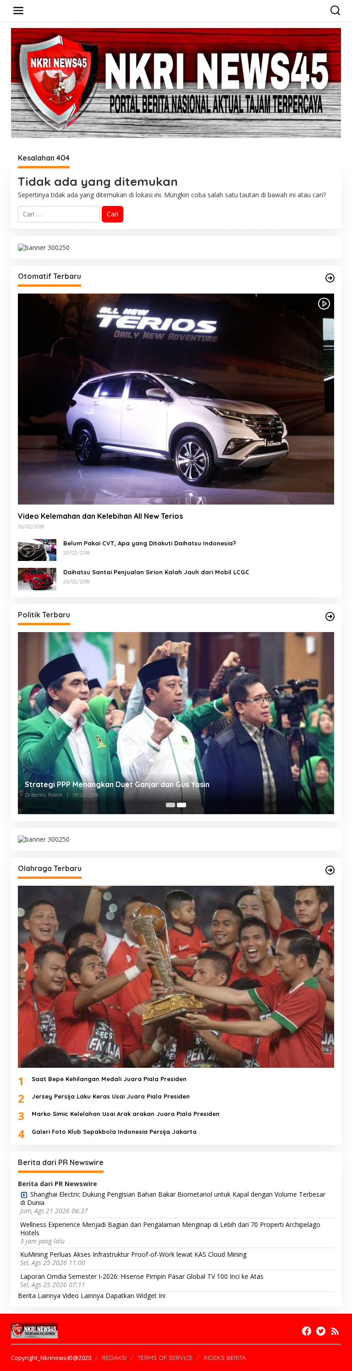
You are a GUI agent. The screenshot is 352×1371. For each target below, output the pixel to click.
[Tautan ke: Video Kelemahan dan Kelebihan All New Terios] (176, 399)
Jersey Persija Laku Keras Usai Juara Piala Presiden (111, 1096)
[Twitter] (321, 1331)
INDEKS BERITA (225, 1357)
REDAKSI (114, 1357)
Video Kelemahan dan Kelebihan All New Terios (100, 516)
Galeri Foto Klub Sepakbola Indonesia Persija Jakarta (114, 1131)
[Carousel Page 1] (170, 805)
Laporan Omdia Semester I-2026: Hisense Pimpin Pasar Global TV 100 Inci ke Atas (142, 1276)
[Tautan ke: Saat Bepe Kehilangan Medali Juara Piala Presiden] (176, 977)
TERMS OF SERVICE (165, 1357)
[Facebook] (307, 1331)
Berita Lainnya (39, 1295)
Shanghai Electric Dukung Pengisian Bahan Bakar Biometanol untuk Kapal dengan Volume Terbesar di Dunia (172, 1198)
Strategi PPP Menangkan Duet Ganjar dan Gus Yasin (117, 784)
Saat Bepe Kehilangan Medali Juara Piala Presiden (109, 1078)
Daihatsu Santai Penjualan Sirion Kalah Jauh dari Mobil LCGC (156, 572)
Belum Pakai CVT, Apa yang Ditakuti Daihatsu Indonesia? (149, 543)
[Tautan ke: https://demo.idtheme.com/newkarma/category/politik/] (330, 616)
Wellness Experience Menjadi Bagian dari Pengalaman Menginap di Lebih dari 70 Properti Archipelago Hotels (170, 1229)
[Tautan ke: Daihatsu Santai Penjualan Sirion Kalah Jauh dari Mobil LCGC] (37, 578)
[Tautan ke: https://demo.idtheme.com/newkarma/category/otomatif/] (330, 277)
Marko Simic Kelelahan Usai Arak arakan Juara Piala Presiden (126, 1113)
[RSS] (335, 1331)
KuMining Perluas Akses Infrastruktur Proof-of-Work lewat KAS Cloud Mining (133, 1254)
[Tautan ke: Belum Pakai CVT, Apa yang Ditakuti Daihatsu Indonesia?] (37, 549)
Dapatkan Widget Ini (135, 1295)
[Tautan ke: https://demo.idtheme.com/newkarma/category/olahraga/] (330, 870)
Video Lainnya (83, 1295)
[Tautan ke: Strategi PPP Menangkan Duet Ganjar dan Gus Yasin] (176, 723)
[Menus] (18, 10)
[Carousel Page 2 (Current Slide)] (181, 805)
